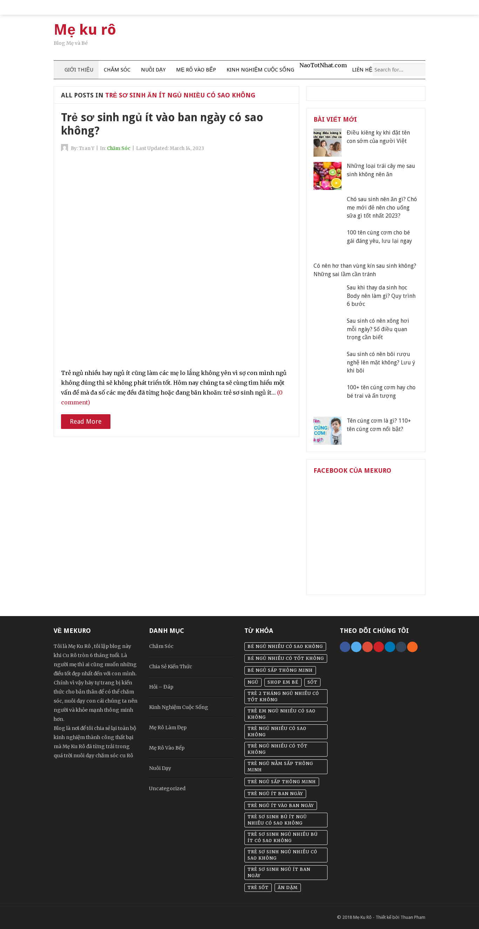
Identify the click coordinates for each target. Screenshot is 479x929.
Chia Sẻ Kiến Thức (170, 666)
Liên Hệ (362, 70)
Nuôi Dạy (153, 70)
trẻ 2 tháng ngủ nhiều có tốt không (283, 696)
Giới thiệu (78, 70)
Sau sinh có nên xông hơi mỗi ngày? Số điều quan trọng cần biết (378, 329)
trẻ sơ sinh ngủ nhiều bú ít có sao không (283, 837)
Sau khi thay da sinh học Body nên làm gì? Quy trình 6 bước (381, 295)
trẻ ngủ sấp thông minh (282, 781)
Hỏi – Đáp (161, 687)
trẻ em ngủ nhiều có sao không (282, 714)
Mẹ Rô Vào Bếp (196, 70)
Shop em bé (283, 682)
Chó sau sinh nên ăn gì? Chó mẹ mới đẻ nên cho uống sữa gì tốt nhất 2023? (382, 207)
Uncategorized (167, 788)
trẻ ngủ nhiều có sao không (277, 731)
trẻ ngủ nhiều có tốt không (278, 749)
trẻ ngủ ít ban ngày (275, 793)
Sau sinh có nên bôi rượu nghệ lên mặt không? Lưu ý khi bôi (381, 362)
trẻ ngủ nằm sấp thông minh (280, 766)
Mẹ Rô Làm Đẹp (168, 727)
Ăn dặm (288, 887)
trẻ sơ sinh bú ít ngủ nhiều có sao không (277, 820)
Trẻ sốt (258, 887)
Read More (86, 421)
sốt (312, 682)
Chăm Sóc (117, 70)
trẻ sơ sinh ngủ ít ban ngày (279, 872)
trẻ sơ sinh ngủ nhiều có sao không (282, 855)
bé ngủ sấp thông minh (280, 670)
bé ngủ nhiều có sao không (285, 646)
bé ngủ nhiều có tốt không (286, 658)
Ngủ (253, 682)
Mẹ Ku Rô (362, 917)
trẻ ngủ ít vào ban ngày (281, 805)
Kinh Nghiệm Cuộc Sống (260, 70)
